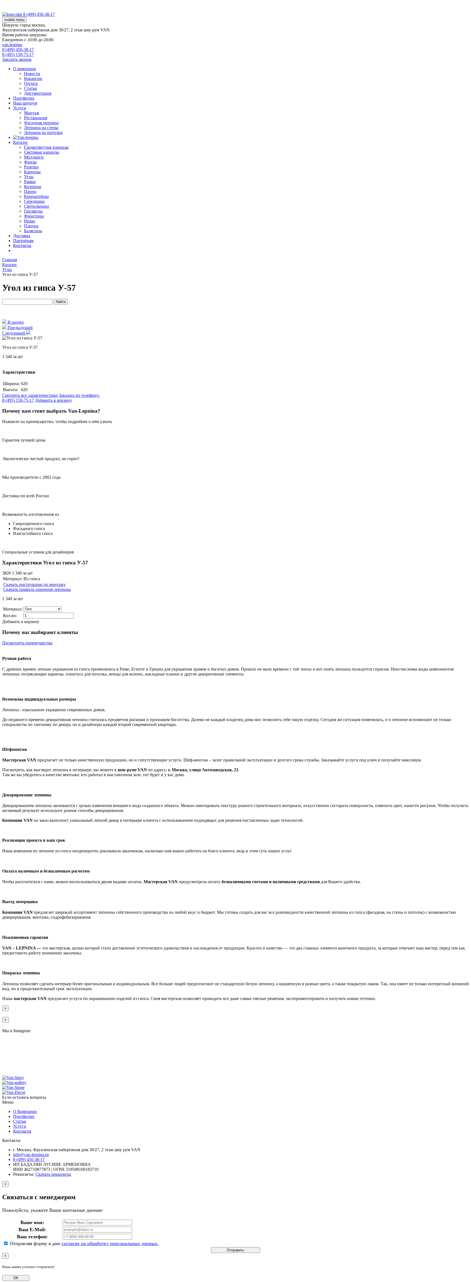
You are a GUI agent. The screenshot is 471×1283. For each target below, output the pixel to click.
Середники (34, 201)
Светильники (36, 206)
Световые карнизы (41, 152)
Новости (32, 73)
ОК (15, 1278)
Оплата (31, 83)
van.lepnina (12, 44)
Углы (29, 176)
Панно (30, 191)
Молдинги (34, 157)
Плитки (31, 226)
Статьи (30, 88)
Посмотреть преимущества (27, 643)
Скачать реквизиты (53, 1174)
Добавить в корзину (53, 400)
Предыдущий (20, 327)
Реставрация (35, 117)
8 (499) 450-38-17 (18, 49)
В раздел (15, 322)
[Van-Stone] (12, 14)
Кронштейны (36, 196)
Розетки (31, 167)
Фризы (30, 162)
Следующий (14, 333)
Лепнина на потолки (43, 132)
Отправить (235, 1250)
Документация (37, 93)
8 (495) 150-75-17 (18, 54)
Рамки (30, 181)
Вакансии (33, 78)
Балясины (33, 230)
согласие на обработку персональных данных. (110, 1243)
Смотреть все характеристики (30, 395)
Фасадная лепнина (41, 122)
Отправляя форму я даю (83, 1243)
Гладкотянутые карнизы (46, 147)
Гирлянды (33, 211)
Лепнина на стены (41, 127)
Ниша (29, 221)
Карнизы (32, 171)
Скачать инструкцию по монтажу (34, 584)
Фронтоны (34, 216)
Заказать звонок (17, 59)
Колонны (32, 186)
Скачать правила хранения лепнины (37, 589)
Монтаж (31, 113)
